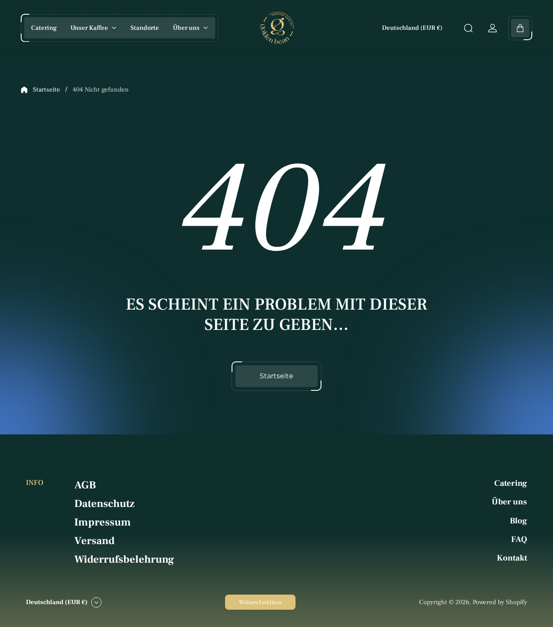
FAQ (519, 539)
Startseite (46, 90)
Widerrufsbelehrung (124, 559)
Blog (518, 521)
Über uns (509, 502)
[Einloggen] (492, 28)
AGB (85, 485)
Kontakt (512, 558)
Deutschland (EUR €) (412, 28)
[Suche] (468, 28)
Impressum (102, 522)
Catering (510, 483)
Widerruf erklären (260, 602)
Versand (94, 541)
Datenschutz (104, 503)
